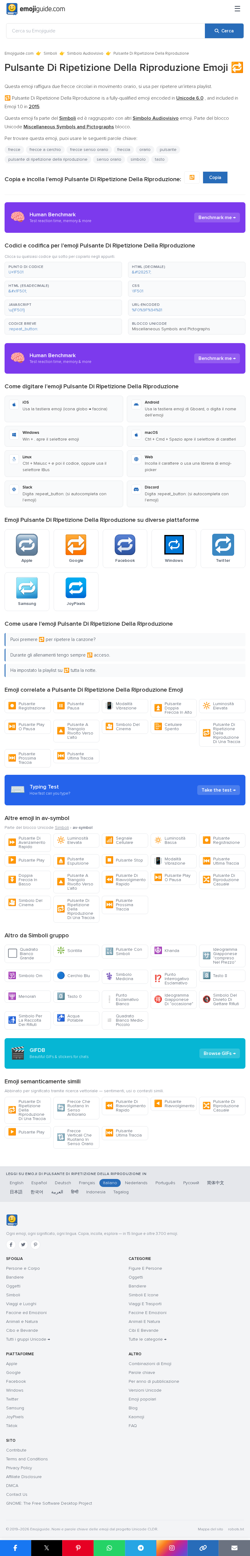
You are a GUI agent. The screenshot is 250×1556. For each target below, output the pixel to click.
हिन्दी (74, 1192)
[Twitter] (23, 1245)
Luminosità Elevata (218, 706)
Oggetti (13, 1286)
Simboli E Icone (144, 1295)
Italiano (110, 1182)
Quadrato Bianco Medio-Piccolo (124, 1020)
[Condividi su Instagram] (172, 1548)
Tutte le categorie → (147, 1339)
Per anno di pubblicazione (154, 1381)
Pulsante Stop (124, 860)
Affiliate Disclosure (24, 1476)
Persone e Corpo (23, 1268)
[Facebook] (11, 1245)
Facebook (16, 1381)
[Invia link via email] (234, 1548)
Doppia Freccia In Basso (22, 880)
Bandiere (15, 1277)
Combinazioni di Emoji (150, 1363)
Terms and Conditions (27, 1459)
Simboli (50, 53)
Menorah (22, 996)
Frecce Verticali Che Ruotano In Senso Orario (75, 1137)
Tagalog (121, 1192)
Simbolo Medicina (119, 976)
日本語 (16, 1192)
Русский (191, 1182)
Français (87, 1182)
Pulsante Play (26, 860)
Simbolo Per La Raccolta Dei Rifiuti (25, 1020)
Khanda (166, 950)
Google (13, 1372)
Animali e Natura (22, 1321)
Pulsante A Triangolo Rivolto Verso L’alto (75, 731)
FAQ (133, 1425)
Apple (11, 1363)
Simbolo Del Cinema (122, 726)
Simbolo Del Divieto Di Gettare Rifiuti (220, 999)
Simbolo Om (25, 976)
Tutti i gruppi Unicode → (28, 1339)
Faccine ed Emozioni (26, 1312)
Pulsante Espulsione (73, 861)
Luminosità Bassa (169, 840)
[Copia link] (203, 1548)
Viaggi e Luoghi (21, 1303)
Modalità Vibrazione (121, 706)
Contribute (16, 1450)
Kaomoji (136, 1416)
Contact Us (16, 1494)
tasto (160, 159)
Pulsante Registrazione (26, 706)
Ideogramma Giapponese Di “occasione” (173, 999)
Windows (14, 1390)
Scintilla (69, 950)
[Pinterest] (35, 1245)
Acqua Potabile (70, 1018)
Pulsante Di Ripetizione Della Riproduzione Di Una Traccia (221, 733)
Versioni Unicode (145, 1390)
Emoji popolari (142, 1399)
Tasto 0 (69, 996)
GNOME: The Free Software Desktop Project (49, 1503)
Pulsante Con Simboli (123, 951)
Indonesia (95, 1192)
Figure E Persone (145, 1268)
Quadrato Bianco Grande (23, 954)
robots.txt (236, 1529)
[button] (63, 270)
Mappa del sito (210, 1529)
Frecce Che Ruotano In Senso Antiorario (73, 1108)
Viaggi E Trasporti (145, 1303)
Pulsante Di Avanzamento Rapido (26, 842)
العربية (57, 1192)
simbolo (138, 159)
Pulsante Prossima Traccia (22, 758)
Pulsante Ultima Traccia (75, 756)
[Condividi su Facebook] (15, 1548)
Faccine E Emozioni (147, 1312)
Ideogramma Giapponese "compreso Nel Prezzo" (219, 956)
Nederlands (136, 1182)
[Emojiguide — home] (35, 9)
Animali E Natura (144, 1321)
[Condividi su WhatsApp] (109, 1548)
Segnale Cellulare (119, 840)
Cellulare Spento (168, 726)
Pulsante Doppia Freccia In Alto (173, 708)
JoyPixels (15, 1416)
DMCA (12, 1485)
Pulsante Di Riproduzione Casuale (220, 880)
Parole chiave (142, 1372)
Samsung (15, 1408)
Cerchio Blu (73, 976)
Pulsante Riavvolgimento (174, 1103)
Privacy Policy (19, 1467)
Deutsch (63, 1182)
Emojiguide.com (19, 53)
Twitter (12, 1399)
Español (39, 1182)
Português (165, 1182)
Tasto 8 (214, 976)
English (16, 1182)
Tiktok (11, 1425)
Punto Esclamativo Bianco (122, 999)
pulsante (168, 149)
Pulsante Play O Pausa (26, 726)
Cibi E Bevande (144, 1330)
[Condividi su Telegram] (140, 1548)
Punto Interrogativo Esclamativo (171, 979)
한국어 (36, 1192)
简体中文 (215, 1182)
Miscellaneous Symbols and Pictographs (171, 328)
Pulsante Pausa (70, 706)
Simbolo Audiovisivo (85, 53)
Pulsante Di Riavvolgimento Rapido (125, 880)
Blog (133, 1408)
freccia (123, 149)
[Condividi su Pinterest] (78, 1548)
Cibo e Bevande (22, 1330)
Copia (215, 177)
